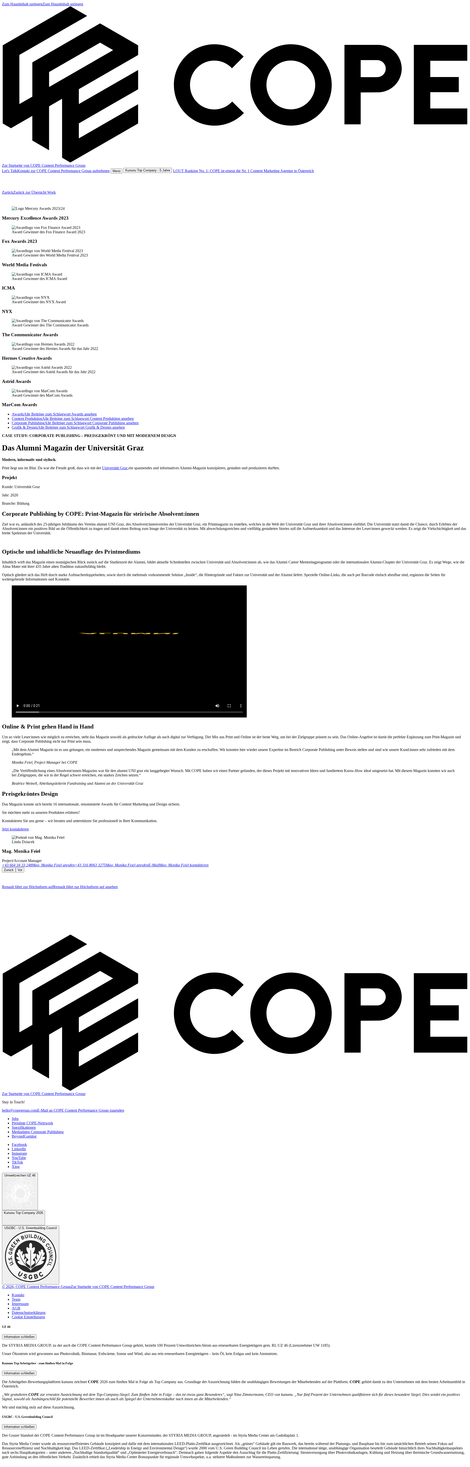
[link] (42, 4)
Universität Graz (115, 468)
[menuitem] (15, 1119)
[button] (116, 171)
